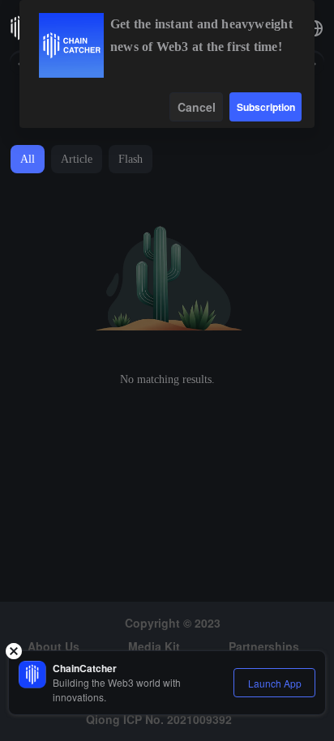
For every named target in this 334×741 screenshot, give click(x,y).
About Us (53, 646)
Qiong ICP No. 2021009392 (159, 719)
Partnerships (264, 646)
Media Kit (154, 646)
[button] (314, 28)
